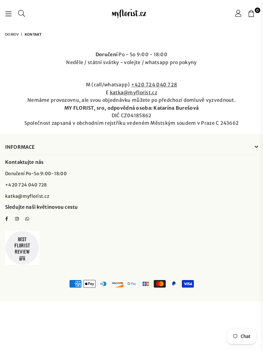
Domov (12, 34)
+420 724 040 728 (154, 85)
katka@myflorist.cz (133, 92)
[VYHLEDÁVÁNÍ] (21, 14)
